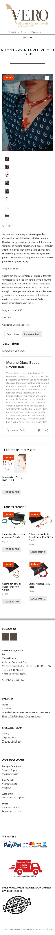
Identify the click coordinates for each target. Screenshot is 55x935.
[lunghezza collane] (7, 207)
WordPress (48, 929)
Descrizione (13, 334)
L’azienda (6, 708)
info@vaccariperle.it (18, 674)
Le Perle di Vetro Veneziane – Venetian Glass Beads (26, 712)
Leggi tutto (11, 492)
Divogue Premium (27, 929)
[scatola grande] (7, 215)
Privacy (5, 733)
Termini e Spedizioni (11, 741)
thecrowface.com (10, 774)
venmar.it (6, 788)
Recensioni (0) (31, 334)
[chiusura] (7, 199)
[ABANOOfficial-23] (7, 191)
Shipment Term (9, 737)
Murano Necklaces (21, 325)
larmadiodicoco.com (11, 811)
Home (5, 704)
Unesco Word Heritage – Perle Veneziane (21, 716)
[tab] (12, 334)
